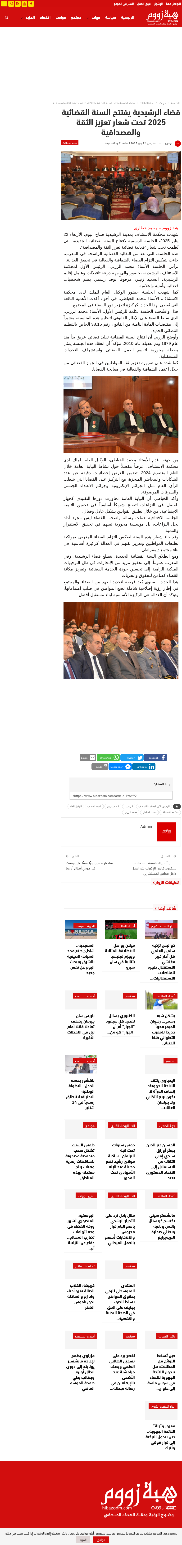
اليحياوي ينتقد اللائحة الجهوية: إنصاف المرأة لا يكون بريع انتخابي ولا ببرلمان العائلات (160, 1093)
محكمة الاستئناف (170, 812)
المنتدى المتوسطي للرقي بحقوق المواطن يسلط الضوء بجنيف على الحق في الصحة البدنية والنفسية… (120, 1301)
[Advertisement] (91, 62)
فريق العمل (144, 3)
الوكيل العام (76, 806)
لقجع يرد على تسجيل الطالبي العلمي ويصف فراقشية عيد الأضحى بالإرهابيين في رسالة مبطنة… (122, 1371)
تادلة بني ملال (85, 1266)
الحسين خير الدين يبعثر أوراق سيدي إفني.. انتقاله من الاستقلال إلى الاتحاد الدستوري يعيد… (160, 1160)
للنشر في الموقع (124, 3)
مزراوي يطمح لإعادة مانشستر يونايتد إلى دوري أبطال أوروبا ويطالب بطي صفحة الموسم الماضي (80, 1371)
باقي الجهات (86, 1195)
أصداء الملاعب (125, 925)
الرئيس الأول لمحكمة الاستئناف (154, 806)
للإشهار (158, 3)
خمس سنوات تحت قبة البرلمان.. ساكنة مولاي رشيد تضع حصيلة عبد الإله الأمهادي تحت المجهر (120, 1160)
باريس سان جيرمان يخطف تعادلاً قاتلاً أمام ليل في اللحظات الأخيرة (81, 1026)
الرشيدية (128, 806)
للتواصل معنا (173, 3)
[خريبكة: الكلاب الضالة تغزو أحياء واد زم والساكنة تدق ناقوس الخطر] (81, 1269)
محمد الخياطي (149, 812)
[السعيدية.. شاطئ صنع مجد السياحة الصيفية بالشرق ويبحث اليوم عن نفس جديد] (81, 929)
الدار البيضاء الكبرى (163, 925)
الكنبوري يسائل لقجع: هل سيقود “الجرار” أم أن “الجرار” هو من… (120, 1023)
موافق (101, 1539)
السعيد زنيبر (113, 806)
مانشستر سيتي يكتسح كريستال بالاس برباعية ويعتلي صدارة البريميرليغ (162, 1226)
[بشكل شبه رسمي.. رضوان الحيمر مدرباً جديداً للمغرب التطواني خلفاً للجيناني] (161, 999)
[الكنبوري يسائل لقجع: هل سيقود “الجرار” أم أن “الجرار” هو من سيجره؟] (121, 999)
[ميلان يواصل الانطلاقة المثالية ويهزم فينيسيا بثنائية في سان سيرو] (121, 929)
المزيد (30, 17)
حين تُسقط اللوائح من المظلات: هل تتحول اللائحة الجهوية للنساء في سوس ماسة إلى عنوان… (161, 1371)
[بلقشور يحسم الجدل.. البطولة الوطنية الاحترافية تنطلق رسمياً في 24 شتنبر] (81, 1064)
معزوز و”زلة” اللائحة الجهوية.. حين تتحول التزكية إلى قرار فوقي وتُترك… (160, 1436)
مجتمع (76, 17)
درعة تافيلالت (70, 142)
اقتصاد (45, 17)
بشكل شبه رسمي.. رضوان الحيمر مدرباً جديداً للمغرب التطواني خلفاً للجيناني (162, 1029)
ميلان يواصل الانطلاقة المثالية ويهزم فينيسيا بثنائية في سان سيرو (120, 956)
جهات (96, 17)
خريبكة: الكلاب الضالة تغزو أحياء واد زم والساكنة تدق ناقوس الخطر (81, 1296)
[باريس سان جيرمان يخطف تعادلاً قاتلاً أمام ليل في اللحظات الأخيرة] (81, 999)
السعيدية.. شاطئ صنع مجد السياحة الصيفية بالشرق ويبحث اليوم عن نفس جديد (81, 958)
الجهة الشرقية (85, 925)
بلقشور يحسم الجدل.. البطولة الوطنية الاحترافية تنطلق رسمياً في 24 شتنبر (80, 1093)
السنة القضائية (94, 806)
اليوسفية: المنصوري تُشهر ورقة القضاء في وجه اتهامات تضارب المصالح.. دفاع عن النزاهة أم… (81, 1231)
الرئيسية (127, 17)
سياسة (110, 17)
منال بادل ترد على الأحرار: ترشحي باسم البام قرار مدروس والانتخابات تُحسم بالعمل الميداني (120, 1228)
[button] (155, 757)
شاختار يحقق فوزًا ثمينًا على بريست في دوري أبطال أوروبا (89, 865)
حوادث (61, 17)
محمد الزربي (130, 812)
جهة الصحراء (167, 1125)
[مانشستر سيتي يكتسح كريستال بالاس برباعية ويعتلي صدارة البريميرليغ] (161, 1199)
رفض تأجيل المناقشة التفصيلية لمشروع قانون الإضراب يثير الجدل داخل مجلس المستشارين (154, 867)
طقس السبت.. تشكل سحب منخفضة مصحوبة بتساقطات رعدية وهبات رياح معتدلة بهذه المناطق (80, 1160)
